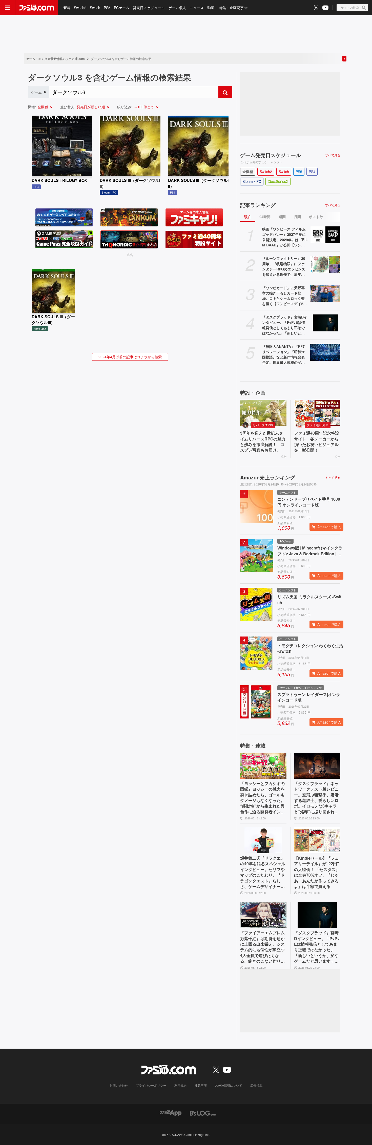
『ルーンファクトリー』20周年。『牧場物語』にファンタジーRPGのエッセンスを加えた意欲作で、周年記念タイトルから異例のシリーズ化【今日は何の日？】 (283, 266)
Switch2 (80, 7)
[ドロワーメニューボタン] (7, 7)
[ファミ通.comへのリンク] (36, 8)
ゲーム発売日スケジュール (270, 155)
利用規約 (180, 1085)
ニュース (197, 7)
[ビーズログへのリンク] (203, 1113)
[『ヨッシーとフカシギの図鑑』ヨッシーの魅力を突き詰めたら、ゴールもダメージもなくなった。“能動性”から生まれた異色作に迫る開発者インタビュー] (263, 766)
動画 (210, 7)
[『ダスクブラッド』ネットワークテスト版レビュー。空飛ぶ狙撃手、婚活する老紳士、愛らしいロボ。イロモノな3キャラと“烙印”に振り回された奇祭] (317, 766)
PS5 (107, 7)
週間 (282, 216)
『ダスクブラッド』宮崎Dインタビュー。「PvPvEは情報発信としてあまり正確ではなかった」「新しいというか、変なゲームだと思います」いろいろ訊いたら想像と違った (284, 325)
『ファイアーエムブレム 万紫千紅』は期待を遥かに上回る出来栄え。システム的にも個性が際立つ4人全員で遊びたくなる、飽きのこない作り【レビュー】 (262, 947)
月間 (297, 216)
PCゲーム (121, 7)
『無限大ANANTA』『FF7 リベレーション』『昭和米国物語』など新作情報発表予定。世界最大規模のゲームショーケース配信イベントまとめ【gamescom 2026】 (284, 354)
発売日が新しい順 (91, 106)
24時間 (265, 216)
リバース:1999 (263, 425)
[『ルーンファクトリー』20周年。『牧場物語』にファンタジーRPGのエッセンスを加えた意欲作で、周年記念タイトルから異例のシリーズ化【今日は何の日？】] (325, 264)
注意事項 (201, 1085)
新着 (66, 7)
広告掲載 (256, 1085)
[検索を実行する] (225, 92)
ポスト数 (316, 216)
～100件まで (144, 106)
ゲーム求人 (177, 7)
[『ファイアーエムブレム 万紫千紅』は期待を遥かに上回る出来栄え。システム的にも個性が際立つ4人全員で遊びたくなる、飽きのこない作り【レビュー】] (263, 915)
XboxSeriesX (278, 181)
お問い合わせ (119, 1085)
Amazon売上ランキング (267, 477)
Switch (95, 7)
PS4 (312, 171)
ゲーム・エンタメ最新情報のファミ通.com (55, 58)
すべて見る (332, 155)
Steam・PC (251, 181)
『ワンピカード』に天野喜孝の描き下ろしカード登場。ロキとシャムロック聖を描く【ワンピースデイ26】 (283, 295)
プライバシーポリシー (151, 1085)
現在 (247, 216)
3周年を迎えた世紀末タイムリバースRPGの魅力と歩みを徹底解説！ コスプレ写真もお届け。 (262, 441)
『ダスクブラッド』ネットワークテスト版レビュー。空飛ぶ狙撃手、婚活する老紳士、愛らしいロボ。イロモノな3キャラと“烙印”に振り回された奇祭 (316, 798)
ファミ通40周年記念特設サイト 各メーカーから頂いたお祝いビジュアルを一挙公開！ (316, 441)
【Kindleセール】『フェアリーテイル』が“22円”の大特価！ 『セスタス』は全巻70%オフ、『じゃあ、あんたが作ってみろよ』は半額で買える (317, 872)
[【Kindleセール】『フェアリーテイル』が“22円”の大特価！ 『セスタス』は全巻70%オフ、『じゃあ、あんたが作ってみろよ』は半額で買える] (317, 840)
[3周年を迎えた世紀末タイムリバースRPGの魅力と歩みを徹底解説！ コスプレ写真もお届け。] (263, 413)
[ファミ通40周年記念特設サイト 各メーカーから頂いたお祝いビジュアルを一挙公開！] (317, 413)
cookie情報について (228, 1085)
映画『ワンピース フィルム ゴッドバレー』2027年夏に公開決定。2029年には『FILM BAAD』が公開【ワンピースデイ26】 (285, 237)
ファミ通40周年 (317, 425)
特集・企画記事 (231, 7)
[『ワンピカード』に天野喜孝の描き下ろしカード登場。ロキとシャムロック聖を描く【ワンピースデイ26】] (325, 293)
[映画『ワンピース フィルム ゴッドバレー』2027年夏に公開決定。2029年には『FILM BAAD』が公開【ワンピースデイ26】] (325, 234)
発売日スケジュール (149, 7)
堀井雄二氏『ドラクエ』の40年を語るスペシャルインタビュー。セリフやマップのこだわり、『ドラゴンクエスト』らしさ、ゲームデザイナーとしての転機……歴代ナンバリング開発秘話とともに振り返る (262, 872)
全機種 (42, 106)
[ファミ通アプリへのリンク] (170, 1113)
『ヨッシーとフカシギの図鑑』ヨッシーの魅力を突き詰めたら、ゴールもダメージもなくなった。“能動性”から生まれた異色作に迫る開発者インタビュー (262, 798)
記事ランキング (258, 205)
